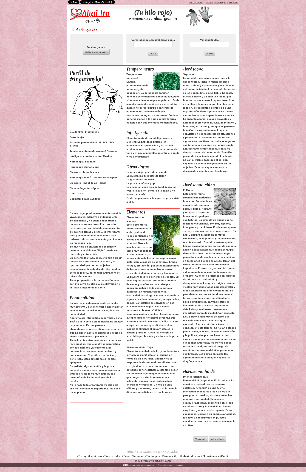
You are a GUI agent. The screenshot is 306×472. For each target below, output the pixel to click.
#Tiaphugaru (152, 456)
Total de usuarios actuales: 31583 (153, 460)
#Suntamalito (170, 456)
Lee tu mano (196, 2)
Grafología (220, 2)
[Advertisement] (153, 422)
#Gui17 (224, 456)
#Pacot (126, 456)
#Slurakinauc (209, 456)
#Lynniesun (95, 456)
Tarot (209, 2)
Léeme (160, 465)
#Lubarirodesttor (190, 456)
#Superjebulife (112, 456)
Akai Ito (96, 13)
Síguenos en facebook (173, 465)
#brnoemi (137, 456)
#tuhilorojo (133, 465)
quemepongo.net (148, 465)
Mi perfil (233, 2)
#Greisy (81, 456)
